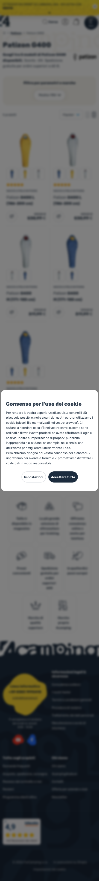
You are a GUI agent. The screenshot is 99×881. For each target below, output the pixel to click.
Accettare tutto (63, 477)
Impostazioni (33, 477)
